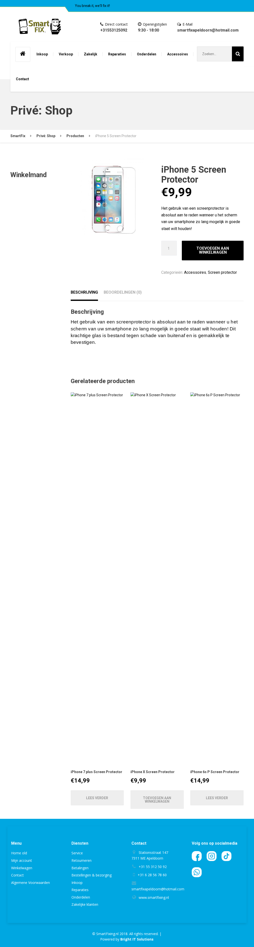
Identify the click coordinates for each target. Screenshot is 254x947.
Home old (19, 853)
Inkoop (42, 54)
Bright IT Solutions (137, 939)
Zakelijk (90, 54)
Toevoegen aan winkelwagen (212, 250)
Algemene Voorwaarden (30, 882)
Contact (22, 79)
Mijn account (21, 860)
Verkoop (66, 54)
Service (77, 853)
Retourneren (81, 860)
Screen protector (222, 272)
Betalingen (80, 868)
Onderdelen (146, 54)
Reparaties (117, 54)
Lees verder (97, 798)
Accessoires (177, 54)
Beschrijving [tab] (84, 292)
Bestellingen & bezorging (91, 875)
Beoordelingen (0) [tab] (123, 292)
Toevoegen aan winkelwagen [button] (157, 799)
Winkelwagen (21, 868)
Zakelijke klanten (84, 904)
